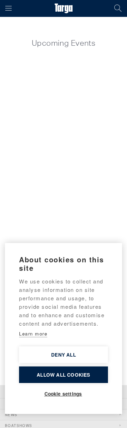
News (11, 414)
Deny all (63, 354)
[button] (8, 8)
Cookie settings (63, 393)
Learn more (33, 333)
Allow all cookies (63, 374)
